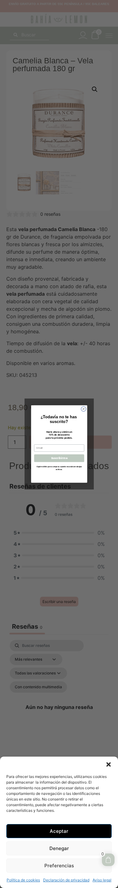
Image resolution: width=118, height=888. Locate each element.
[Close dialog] (83, 408)
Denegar (59, 848)
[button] (108, 764)
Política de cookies (23, 880)
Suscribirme (59, 458)
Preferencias (59, 866)
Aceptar (59, 831)
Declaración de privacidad (66, 880)
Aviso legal (102, 880)
